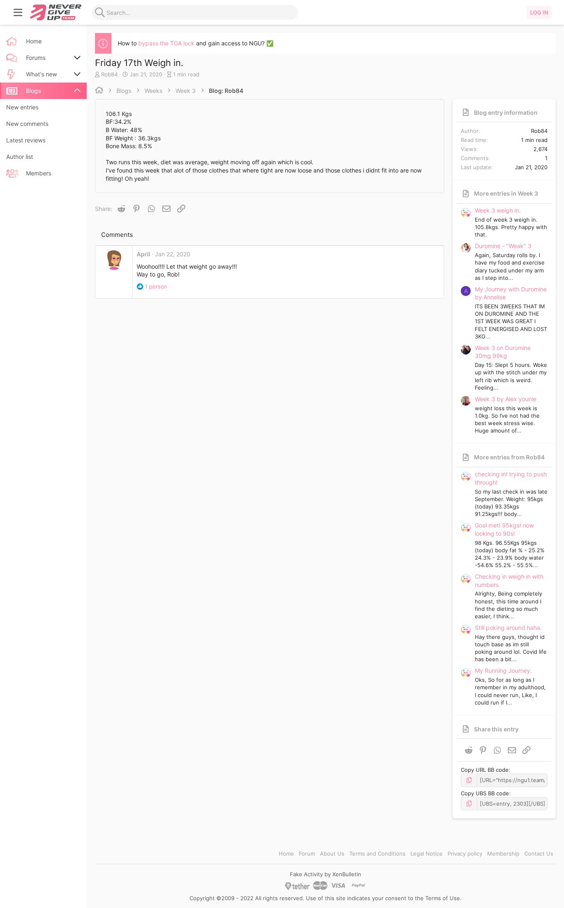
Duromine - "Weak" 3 (503, 245)
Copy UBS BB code (485, 793)
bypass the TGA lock (166, 43)
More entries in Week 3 (506, 193)
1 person (156, 286)
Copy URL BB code (485, 769)
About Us (332, 853)
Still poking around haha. (508, 627)
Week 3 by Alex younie (505, 398)
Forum (307, 853)
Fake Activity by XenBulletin (325, 874)
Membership (503, 853)
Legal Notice (426, 853)
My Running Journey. (503, 670)
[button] (18, 12)
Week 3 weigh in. (498, 210)
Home (286, 853)
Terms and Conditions (377, 853)
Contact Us (538, 853)
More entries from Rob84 (509, 457)
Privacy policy (465, 853)
